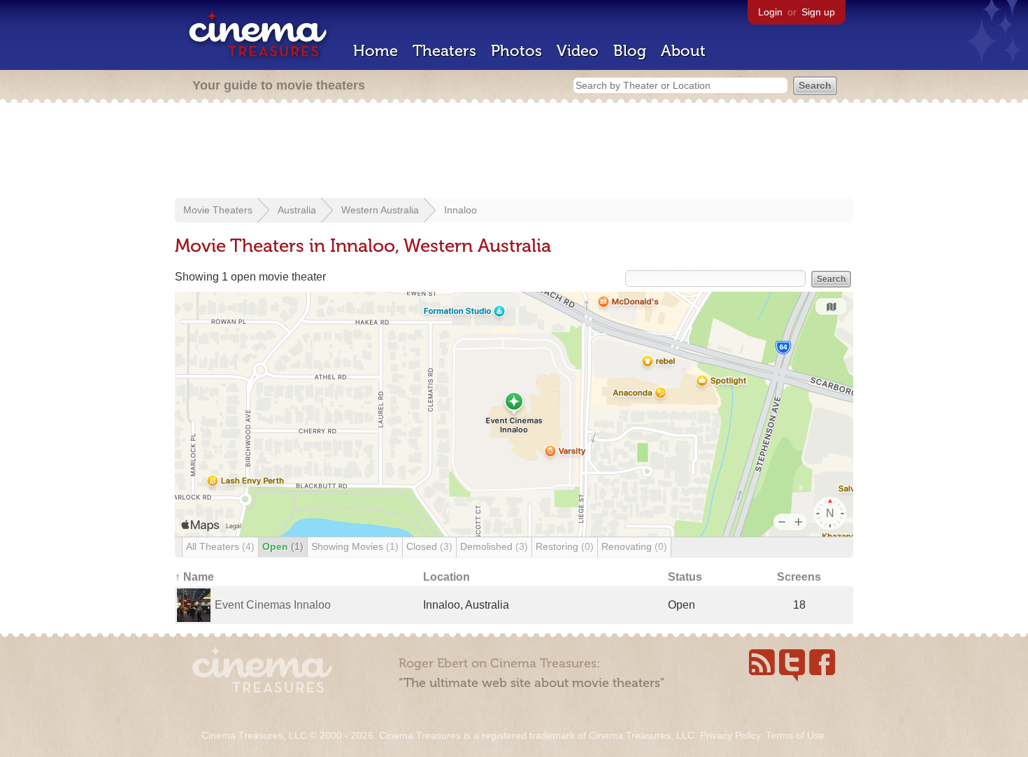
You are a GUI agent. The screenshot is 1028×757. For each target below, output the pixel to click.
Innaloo (460, 209)
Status (685, 577)
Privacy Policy (730, 735)
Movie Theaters (217, 209)
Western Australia (380, 209)
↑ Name (194, 577)
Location (446, 577)
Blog (629, 50)
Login (770, 11)
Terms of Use (795, 735)
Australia (297, 209)
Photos (516, 50)
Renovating (634, 546)
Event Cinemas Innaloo (273, 605)
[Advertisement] (514, 151)
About (683, 50)
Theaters (444, 50)
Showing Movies (355, 546)
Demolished (494, 546)
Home (375, 50)
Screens (799, 577)
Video (578, 50)
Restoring (565, 546)
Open (283, 546)
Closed (429, 546)
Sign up (818, 11)
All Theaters (220, 546)
